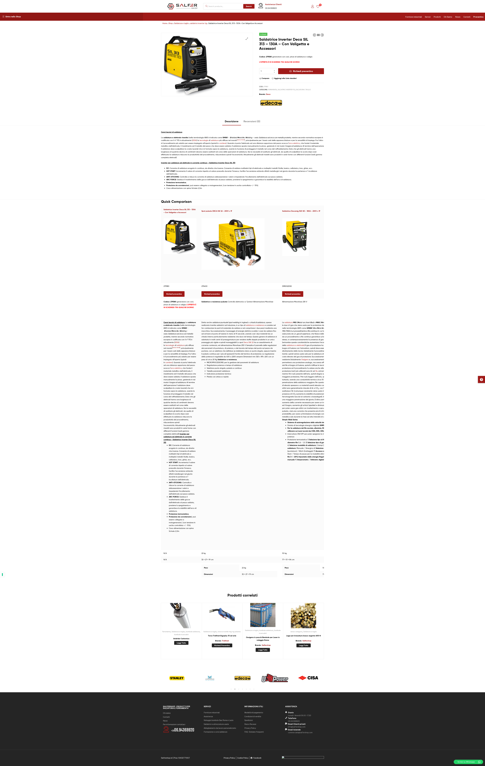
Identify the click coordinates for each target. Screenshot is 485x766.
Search (249, 6)
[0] (317, 6)
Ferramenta (272, 90)
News (457, 17)
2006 (194, 140)
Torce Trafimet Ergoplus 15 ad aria (222, 636)
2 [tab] (235, 689)
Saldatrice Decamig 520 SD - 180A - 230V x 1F (301, 211)
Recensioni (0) (252, 121)
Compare (265, 78)
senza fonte (240, 140)
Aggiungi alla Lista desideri (285, 78)
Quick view (187, 617)
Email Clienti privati (297, 724)
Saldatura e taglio (181, 23)
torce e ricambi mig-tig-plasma (229, 632)
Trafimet (225, 641)
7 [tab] (254, 689)
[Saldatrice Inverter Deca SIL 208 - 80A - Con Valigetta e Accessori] (315, 35)
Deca (268, 94)
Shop (170, 23)
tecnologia (204, 140)
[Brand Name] (177, 678)
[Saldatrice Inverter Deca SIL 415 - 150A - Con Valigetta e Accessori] (322, 35)
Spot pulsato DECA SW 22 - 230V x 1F (216, 211)
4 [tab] (242, 689)
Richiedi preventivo (303, 71)
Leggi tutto (181, 643)
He (316, 371)
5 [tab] (246, 689)
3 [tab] (238, 689)
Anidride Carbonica (181, 638)
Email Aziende (294, 730)
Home (164, 23)
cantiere (222, 143)
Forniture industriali (413, 17)
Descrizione (231, 121)
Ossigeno (305, 359)
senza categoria (296, 632)
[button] (481, 379)
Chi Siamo (448, 17)
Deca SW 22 (248, 342)
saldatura (215, 140)
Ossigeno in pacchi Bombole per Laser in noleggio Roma (263, 638)
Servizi (428, 17)
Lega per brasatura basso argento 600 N (303, 636)
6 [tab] (250, 689)
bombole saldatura (193, 632)
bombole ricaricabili (181, 634)
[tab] (231, 122)
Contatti (466, 17)
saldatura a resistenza (255, 325)
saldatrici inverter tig (198, 23)
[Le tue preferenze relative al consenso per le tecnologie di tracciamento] (2, 574)
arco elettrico (294, 143)
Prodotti (437, 17)
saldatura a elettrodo (295, 345)
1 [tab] (231, 689)
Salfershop (266, 645)
